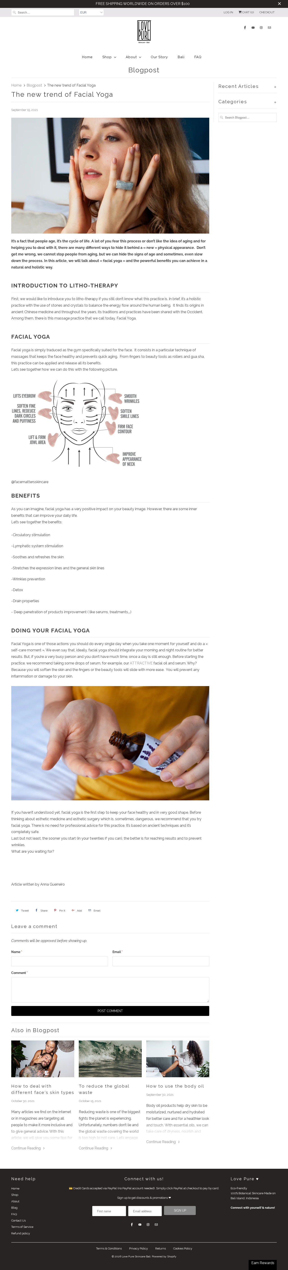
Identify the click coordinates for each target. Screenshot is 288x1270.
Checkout (266, 12)
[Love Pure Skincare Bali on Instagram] (261, 28)
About (131, 57)
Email (117, 952)
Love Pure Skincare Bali (136, 1256)
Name (16, 952)
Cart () (247, 12)
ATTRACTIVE (141, 663)
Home (87, 57)
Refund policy (20, 1233)
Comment (19, 973)
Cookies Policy (182, 1248)
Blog (14, 1207)
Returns (160, 1248)
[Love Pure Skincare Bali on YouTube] (253, 28)
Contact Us (18, 1220)
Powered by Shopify (164, 1256)
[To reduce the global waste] (110, 1058)
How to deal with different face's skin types (42, 1089)
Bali (181, 57)
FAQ (198, 57)
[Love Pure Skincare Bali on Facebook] (245, 28)
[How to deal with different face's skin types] (42, 1058)
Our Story (159, 57)
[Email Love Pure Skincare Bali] (269, 28)
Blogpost (144, 70)
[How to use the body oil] (177, 1058)
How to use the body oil (175, 1086)
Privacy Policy (138, 1248)
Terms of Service (22, 1227)
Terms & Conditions (109, 1248)
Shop (107, 57)
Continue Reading (26, 1148)
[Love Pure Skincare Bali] (144, 33)
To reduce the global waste (104, 1089)
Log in (228, 12)
